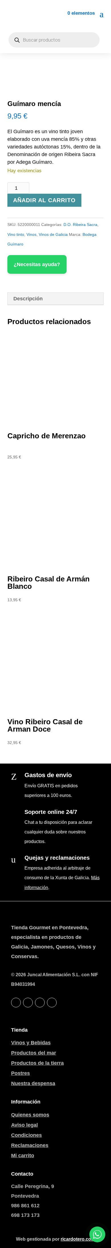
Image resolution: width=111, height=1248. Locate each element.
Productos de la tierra (37, 1063)
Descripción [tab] (28, 298)
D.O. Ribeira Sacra (80, 224)
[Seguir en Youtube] (52, 1002)
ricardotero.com (78, 1239)
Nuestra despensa (33, 1083)
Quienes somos (30, 1115)
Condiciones (26, 1135)
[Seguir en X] (28, 1002)
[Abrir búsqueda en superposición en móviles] (54, 39)
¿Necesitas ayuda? (37, 264)
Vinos (31, 234)
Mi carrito (22, 1155)
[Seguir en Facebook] (16, 1002)
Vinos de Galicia (53, 234)
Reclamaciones (29, 1145)
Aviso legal (24, 1125)
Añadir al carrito (44, 200)
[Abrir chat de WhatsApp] (97, 1234)
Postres (20, 1073)
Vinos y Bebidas (31, 1043)
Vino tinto (15, 234)
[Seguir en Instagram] (40, 1002)
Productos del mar (33, 1053)
